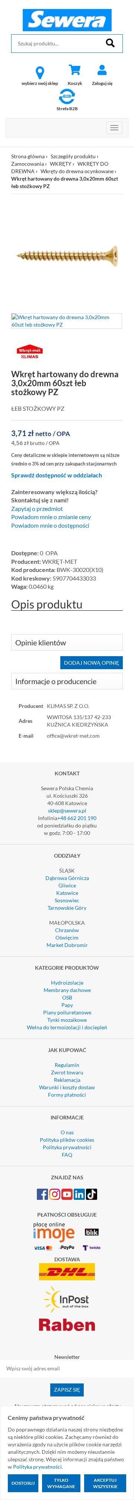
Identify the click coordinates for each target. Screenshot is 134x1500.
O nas (67, 1132)
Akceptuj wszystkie (105, 1483)
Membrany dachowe (67, 990)
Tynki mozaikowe (67, 1020)
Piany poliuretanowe (67, 1012)
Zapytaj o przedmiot (37, 508)
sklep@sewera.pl (67, 810)
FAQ (67, 1154)
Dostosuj (23, 1483)
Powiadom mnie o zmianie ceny (51, 517)
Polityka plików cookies (67, 1140)
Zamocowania (27, 164)
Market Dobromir (67, 945)
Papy (67, 1005)
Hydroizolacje (67, 982)
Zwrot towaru (67, 1072)
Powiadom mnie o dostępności (50, 525)
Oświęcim (67, 937)
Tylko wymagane (61, 1483)
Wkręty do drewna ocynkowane (77, 171)
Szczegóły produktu (73, 156)
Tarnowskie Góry (67, 908)
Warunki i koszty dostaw (67, 1087)
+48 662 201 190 (76, 818)
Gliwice (67, 885)
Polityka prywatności (67, 1147)
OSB (67, 997)
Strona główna (28, 156)
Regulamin (67, 1065)
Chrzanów (67, 930)
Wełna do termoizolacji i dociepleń (67, 1027)
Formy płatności (67, 1094)
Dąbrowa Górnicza (67, 878)
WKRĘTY (60, 164)
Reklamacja (67, 1080)
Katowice (67, 893)
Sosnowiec (67, 900)
